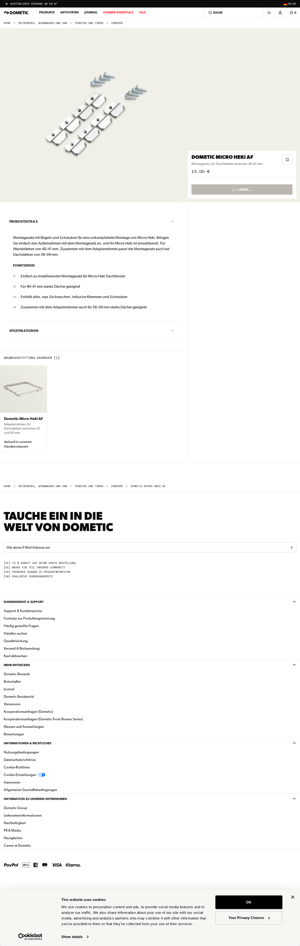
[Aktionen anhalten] (6, 4)
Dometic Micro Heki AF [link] (148, 486)
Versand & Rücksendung (22, 648)
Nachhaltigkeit (15, 823)
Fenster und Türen (89, 23)
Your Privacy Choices (246, 917)
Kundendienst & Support (24, 602)
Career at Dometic (32, 845)
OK (248, 902)
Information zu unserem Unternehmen (35, 799)
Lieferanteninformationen (23, 815)
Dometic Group (30, 808)
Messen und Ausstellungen (24, 727)
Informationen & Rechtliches (27, 743)
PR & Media (27, 830)
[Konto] (280, 13)
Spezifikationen (23, 331)
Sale (142, 12)
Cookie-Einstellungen (20, 775)
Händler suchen (15, 633)
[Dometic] (16, 12)
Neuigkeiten (28, 838)
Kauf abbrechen (15, 656)
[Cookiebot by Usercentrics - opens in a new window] (30, 936)
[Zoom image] (96, 115)
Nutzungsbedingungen (21, 752)
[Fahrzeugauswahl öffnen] (268, 13)
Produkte (47, 12)
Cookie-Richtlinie (17, 767)
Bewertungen (14, 734)
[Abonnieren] (291, 547)
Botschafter (12, 681)
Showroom (12, 704)
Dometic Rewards (17, 674)
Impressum (12, 782)
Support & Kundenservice (23, 611)
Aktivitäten (69, 12)
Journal (91, 12)
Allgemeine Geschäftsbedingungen (30, 790)
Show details (72, 937)
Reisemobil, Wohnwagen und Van (43, 23)
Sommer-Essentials (118, 12)
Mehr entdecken (17, 665)
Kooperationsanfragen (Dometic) (28, 712)
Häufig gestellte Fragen (21, 626)
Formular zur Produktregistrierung (29, 618)
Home (7, 23)
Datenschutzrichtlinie (20, 760)
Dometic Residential (34, 696)
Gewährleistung (16, 641)
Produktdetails (23, 221)
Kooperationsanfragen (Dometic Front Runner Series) (43, 719)
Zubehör (117, 23)
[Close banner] (292, 897)
